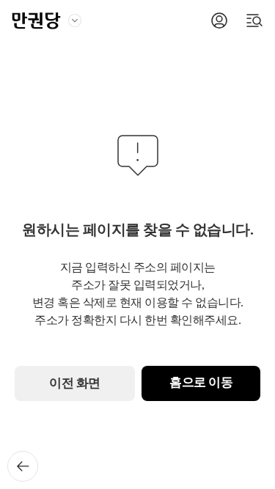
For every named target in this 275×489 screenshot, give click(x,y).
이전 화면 (74, 383)
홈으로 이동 (200, 382)
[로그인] (219, 20)
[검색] (254, 20)
